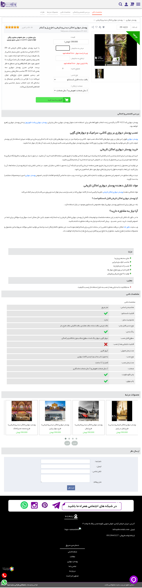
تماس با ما (72, 566)
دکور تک (127, 227)
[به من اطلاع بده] (103, 27)
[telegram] (56, 505)
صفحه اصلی (72, 552)
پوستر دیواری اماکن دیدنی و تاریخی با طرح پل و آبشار (63, 27)
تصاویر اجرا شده (72, 576)
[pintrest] (45, 505)
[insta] (34, 505)
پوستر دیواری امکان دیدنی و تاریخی (109, 20)
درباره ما (72, 571)
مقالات (72, 557)
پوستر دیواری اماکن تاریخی (113, 192)
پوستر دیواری (131, 20)
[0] (99, 73)
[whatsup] (24, 505)
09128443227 (112, 535)
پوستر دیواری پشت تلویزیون (36, 122)
